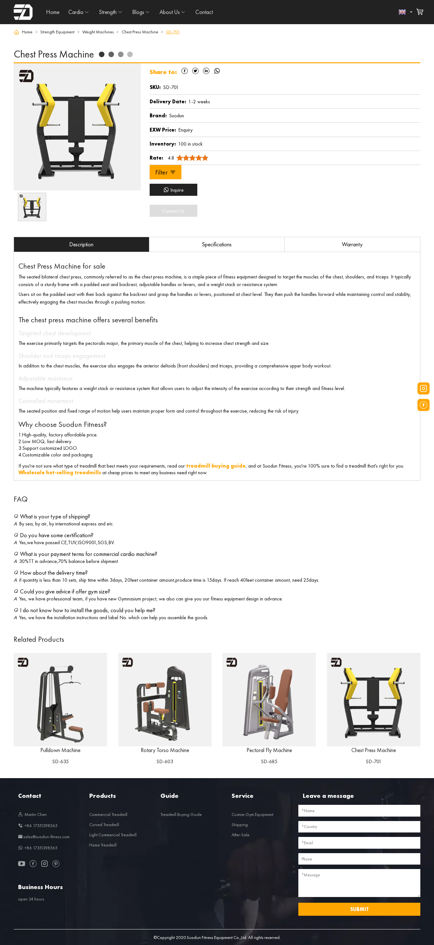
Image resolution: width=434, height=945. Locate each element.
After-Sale (240, 835)
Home (52, 12)
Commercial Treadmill (108, 814)
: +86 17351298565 (40, 825)
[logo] (23, 12)
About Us (169, 12)
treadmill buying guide (216, 465)
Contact (204, 12)
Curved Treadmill (104, 824)
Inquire (177, 190)
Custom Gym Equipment (252, 814)
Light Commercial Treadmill (113, 835)
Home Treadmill (103, 845)
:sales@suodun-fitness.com (46, 836)
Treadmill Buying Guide (181, 814)
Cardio (76, 12)
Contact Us (173, 211)
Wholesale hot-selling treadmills (59, 472)
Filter (161, 172)
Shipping (240, 824)
